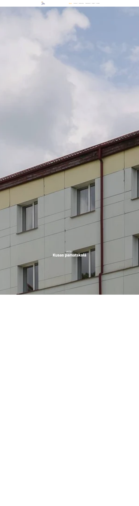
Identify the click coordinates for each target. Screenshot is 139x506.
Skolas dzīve (88, 3)
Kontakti (98, 3)
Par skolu (75, 3)
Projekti (93, 3)
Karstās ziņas (81, 3)
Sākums (70, 3)
